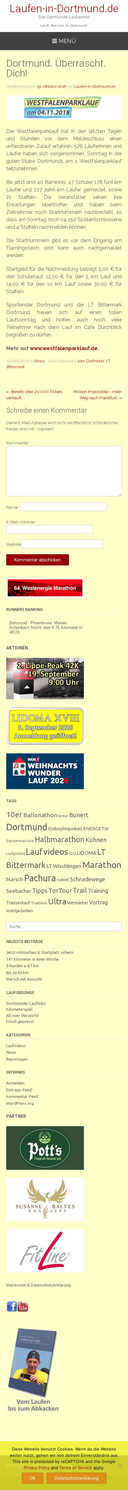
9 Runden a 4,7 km (22, 965)
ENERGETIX (95, 828)
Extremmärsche (20, 841)
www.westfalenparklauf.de (64, 348)
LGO (72, 853)
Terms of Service (75, 1467)
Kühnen (96, 839)
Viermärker (77, 902)
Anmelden (15, 1083)
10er (80, 360)
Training (98, 891)
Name (13, 507)
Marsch (14, 879)
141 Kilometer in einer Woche (32, 959)
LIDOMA (86, 853)
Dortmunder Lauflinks (26, 1003)
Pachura (40, 878)
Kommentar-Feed (22, 1096)
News (39, 360)
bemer (63, 816)
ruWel (63, 879)
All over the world (22, 1015)
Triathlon (39, 903)
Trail (80, 890)
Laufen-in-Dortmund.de (64, 8)
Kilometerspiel (19, 1009)
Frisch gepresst (20, 1021)
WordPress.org (20, 1103)
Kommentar (18, 443)
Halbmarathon (60, 839)
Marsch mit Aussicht (24, 979)
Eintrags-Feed (19, 1090)
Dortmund (95, 360)
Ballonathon (40, 815)
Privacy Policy (37, 1467)
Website (13, 544)
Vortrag (98, 902)
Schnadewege (87, 879)
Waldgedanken (19, 910)
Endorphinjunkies (65, 828)
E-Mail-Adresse (21, 522)
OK (32, 1478)
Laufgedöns (15, 853)
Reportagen (17, 1059)
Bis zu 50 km (17, 972)
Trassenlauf (18, 902)
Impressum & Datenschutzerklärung (38, 1285)
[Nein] (120, 1466)
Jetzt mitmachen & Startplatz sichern (39, 952)
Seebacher (18, 891)
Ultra (57, 901)
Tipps (40, 890)
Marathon (101, 864)
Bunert (79, 814)
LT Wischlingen (64, 866)
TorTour (60, 890)
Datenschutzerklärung (76, 1478)
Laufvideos (47, 851)
